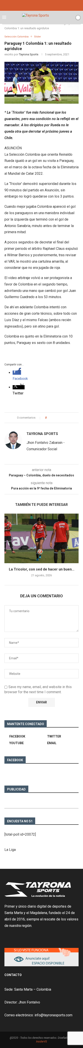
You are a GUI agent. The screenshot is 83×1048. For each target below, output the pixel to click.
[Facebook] (36, 5)
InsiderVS (41, 1041)
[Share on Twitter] (58, 417)
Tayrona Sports (28, 54)
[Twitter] (42, 5)
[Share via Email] (66, 417)
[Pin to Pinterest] (62, 417)
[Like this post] (49, 417)
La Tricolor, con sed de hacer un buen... (41, 569)
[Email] (47, 5)
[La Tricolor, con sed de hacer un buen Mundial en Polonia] (41, 538)
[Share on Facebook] (54, 417)
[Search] (70, 17)
